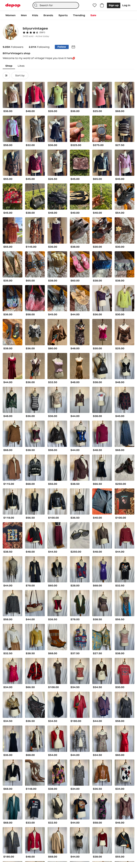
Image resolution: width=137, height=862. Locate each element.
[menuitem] (10, 15)
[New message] (73, 47)
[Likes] (94, 5)
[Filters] (6, 75)
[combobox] (56, 5)
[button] (34, 32)
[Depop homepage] (12, 5)
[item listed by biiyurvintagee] (12, 95)
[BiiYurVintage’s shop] (11, 32)
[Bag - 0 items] (102, 5)
